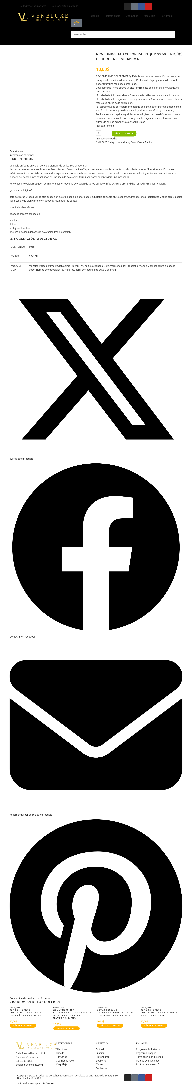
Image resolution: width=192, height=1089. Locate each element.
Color (133, 142)
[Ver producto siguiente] (180, 54)
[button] (123, 29)
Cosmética (132, 15)
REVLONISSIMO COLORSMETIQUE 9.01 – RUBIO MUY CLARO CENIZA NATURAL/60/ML (74, 1014)
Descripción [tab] (16, 151)
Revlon (149, 142)
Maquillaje (149, 15)
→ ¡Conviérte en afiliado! (65, 6)
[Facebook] (141, 6)
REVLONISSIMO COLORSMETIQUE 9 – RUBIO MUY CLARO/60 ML (159, 1013)
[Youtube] (148, 6)
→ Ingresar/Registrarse (33, 6)
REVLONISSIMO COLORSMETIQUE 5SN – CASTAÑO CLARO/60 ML (26, 1013)
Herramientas (112, 15)
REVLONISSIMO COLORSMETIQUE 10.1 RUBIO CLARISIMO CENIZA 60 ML (116, 1013)
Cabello (95, 15)
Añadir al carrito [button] (22, 1026)
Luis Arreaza (47, 1083)
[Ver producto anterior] (176, 54)
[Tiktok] (134, 6)
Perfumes (166, 15)
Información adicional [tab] (22, 155)
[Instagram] (127, 6)
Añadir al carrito (124, 134)
